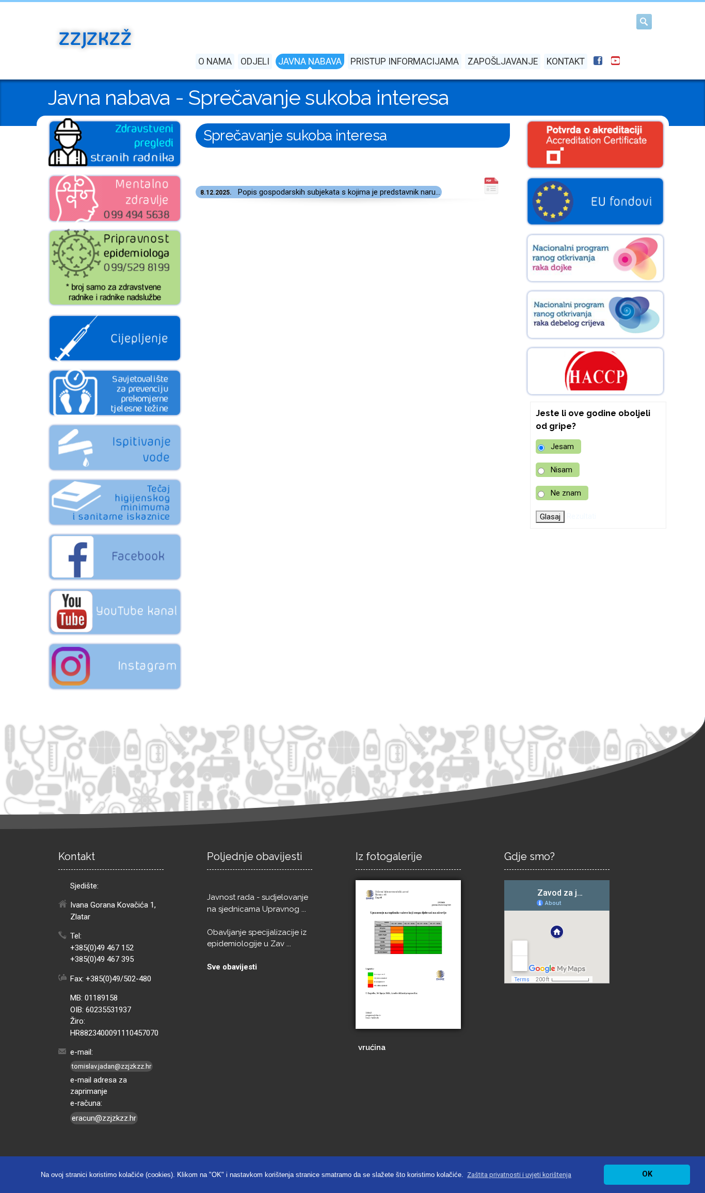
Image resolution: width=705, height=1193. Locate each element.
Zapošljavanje (503, 61)
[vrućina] (408, 954)
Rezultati (581, 516)
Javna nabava (310, 61)
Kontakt (566, 61)
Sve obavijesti (232, 967)
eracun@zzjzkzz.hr (104, 1118)
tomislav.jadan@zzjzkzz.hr (111, 1066)
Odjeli (255, 61)
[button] (519, 1175)
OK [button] (647, 1174)
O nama (215, 61)
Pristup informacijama (404, 61)
